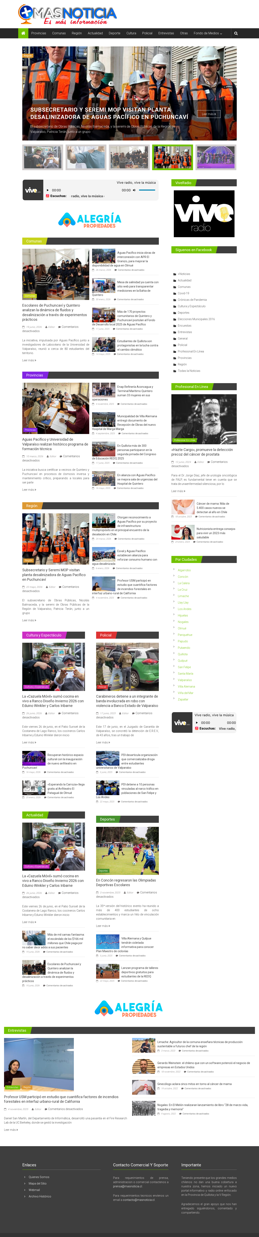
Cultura (131, 33)
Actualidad (95, 33)
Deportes (103, 870)
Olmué (182, 628)
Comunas (59, 33)
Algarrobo (184, 570)
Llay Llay (183, 602)
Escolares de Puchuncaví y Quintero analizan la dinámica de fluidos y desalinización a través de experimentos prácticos (51, 972)
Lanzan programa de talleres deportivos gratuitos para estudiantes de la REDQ (139, 972)
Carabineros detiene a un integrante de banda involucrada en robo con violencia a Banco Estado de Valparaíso (127, 701)
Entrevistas (166, 33)
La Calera (184, 583)
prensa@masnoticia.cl (127, 1186)
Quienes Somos (39, 1177)
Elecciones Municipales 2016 (196, 319)
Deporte (114, 33)
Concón (183, 576)
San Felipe (184, 667)
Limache (183, 596)
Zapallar (183, 699)
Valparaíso (185, 680)
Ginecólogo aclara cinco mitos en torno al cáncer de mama (194, 1084)
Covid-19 (183, 293)
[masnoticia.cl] (23, 33)
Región (77, 33)
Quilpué (182, 660)
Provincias (38, 33)
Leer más (208, 106)
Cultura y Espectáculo (36, 55)
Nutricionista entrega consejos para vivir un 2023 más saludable (216, 533)
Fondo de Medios (206, 33)
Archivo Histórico (40, 1196)
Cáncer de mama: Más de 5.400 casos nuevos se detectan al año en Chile (213, 508)
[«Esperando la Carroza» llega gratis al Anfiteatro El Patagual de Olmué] (34, 787)
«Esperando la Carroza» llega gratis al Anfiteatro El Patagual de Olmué (66, 789)
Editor (51, 327)
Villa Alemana (186, 686)
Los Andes (184, 609)
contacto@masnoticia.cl (139, 1199)
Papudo (183, 641)
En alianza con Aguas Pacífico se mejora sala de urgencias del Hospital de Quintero (137, 479)
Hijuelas (183, 615)
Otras (184, 33)
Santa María (185, 673)
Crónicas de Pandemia (192, 299)
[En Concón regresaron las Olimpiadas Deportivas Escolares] (127, 850)
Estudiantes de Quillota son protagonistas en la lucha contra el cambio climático (137, 345)
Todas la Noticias (189, 370)
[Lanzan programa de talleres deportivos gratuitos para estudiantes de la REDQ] (107, 971)
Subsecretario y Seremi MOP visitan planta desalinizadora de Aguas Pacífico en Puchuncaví (54, 575)
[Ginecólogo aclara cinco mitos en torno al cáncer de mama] (143, 1087)
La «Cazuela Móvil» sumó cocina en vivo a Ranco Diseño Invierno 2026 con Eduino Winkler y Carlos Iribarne (53, 701)
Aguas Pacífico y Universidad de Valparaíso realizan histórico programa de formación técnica (55, 444)
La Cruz (182, 589)
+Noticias (184, 274)
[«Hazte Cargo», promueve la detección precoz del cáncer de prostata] (204, 419)
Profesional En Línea (191, 351)
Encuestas (184, 325)
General (183, 338)
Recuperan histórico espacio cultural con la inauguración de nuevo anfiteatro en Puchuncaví (104, 109)
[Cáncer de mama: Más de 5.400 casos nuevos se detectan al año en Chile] (183, 506)
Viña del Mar (185, 693)
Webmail (34, 1190)
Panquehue (185, 634)
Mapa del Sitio (38, 1183)
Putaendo (184, 647)
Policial (147, 33)
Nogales (183, 622)
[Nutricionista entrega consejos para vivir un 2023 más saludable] (183, 532)
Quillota (183, 654)
